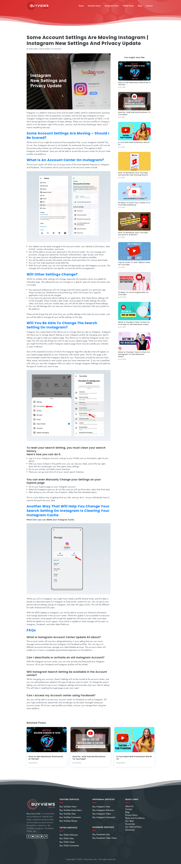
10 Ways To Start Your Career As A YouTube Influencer (134, 203)
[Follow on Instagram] (37, 836)
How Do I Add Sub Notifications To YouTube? (134, 113)
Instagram (105, 121)
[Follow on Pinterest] (46, 836)
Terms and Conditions (135, 818)
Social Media (44, 48)
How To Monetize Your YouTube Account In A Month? (133, 233)
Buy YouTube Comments (70, 817)
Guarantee (130, 823)
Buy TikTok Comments (69, 845)
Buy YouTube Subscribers (71, 810)
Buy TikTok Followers (69, 834)
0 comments (56, 48)
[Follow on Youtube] (33, 836)
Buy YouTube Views (68, 806)
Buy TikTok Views (67, 842)
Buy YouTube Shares (68, 820)
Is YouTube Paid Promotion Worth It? (134, 143)
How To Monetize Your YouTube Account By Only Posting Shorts (133, 174)
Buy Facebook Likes (101, 834)
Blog (140, 6)
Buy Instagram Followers (103, 810)
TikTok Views (128, 6)
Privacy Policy (131, 815)
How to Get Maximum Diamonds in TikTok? (134, 83)
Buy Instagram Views (101, 813)
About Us (129, 806)
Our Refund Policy (133, 826)
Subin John (33, 48)
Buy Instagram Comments (103, 817)
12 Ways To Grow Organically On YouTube (133, 293)
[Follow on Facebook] (28, 836)
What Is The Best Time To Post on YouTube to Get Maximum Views (134, 323)
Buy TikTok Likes (67, 838)
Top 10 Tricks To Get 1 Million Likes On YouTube (134, 263)
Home (81, 6)
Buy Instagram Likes (101, 806)
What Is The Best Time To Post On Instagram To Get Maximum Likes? (134, 354)
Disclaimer (130, 829)
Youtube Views (94, 6)
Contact (149, 6)
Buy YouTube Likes (68, 813)
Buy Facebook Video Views (104, 838)
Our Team (129, 821)
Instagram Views (112, 6)
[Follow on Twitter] (41, 836)
